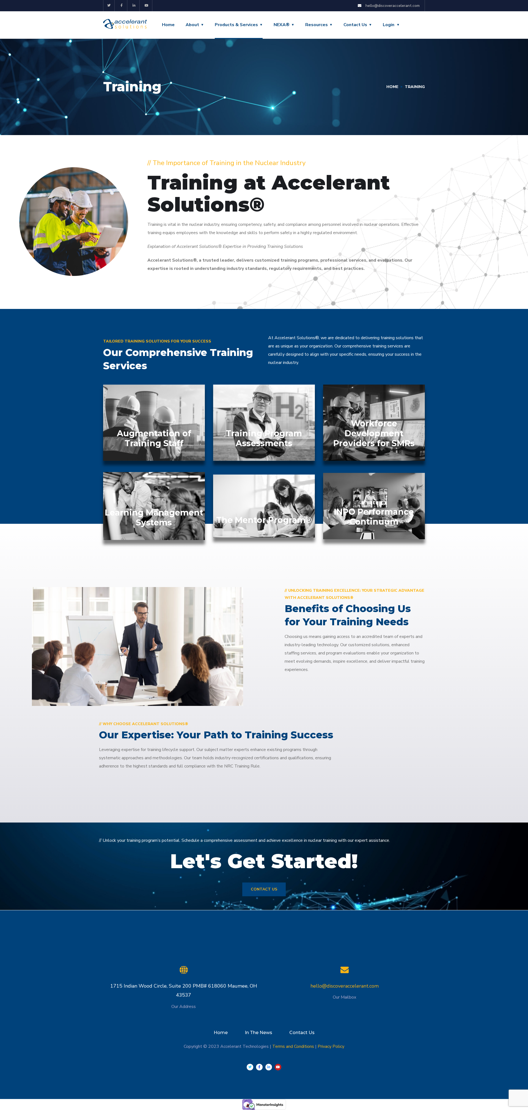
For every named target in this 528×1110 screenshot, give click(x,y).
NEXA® (282, 25)
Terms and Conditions (293, 1046)
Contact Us (355, 25)
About (192, 25)
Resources (316, 25)
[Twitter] (109, 5)
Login (388, 25)
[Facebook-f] (121, 5)
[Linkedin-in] (134, 5)
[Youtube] (146, 5)
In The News (258, 1032)
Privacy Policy (331, 1046)
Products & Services (236, 25)
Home (168, 25)
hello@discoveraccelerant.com (344, 986)
